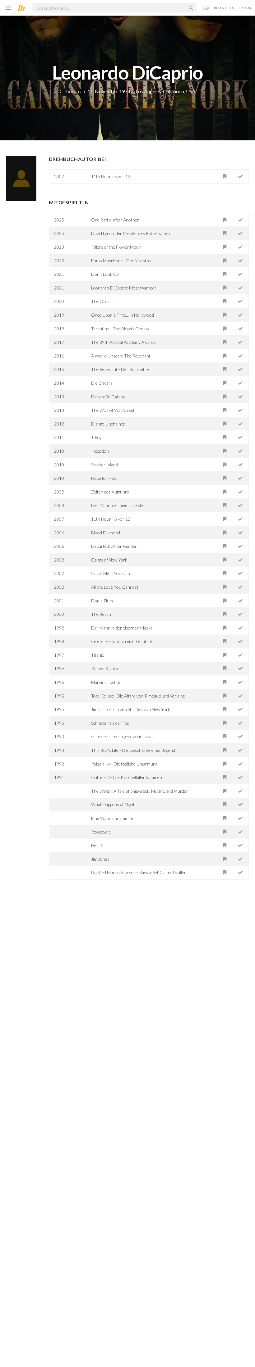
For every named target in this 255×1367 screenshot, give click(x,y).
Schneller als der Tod (110, 723)
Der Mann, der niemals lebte (117, 505)
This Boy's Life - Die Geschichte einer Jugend (133, 750)
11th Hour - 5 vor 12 (110, 176)
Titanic (97, 655)
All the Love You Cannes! (114, 587)
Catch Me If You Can (110, 573)
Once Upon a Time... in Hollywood (122, 315)
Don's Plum (102, 600)
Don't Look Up (104, 274)
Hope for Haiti (104, 478)
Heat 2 (97, 845)
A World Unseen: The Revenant (121, 355)
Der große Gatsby (108, 396)
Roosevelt (100, 831)
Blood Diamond (105, 532)
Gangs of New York (109, 559)
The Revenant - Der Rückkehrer (121, 369)
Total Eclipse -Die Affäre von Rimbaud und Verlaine (138, 695)
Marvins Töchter (106, 682)
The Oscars (102, 301)
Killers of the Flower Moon (116, 247)
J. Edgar (98, 437)
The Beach (101, 614)
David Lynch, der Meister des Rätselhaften (130, 233)
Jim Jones (100, 859)
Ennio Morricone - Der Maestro (121, 260)
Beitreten (224, 8)
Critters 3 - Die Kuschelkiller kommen (126, 777)
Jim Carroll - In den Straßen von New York (130, 709)
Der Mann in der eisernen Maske (122, 627)
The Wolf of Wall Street (113, 410)
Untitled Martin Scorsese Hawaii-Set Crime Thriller (138, 872)
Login (245, 8)
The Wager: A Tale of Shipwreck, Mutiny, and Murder (139, 791)
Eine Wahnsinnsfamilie (112, 818)
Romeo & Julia (104, 668)
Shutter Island (104, 464)
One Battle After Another (115, 219)
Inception (100, 451)
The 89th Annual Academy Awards (123, 342)
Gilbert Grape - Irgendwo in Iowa (122, 736)
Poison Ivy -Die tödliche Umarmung (124, 763)
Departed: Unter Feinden (114, 546)
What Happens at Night (113, 804)
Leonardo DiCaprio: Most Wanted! (123, 287)
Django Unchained (108, 423)
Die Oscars (102, 383)
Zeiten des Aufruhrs (110, 491)
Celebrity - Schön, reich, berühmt (121, 641)
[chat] (206, 8)
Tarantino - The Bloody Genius (120, 328)
